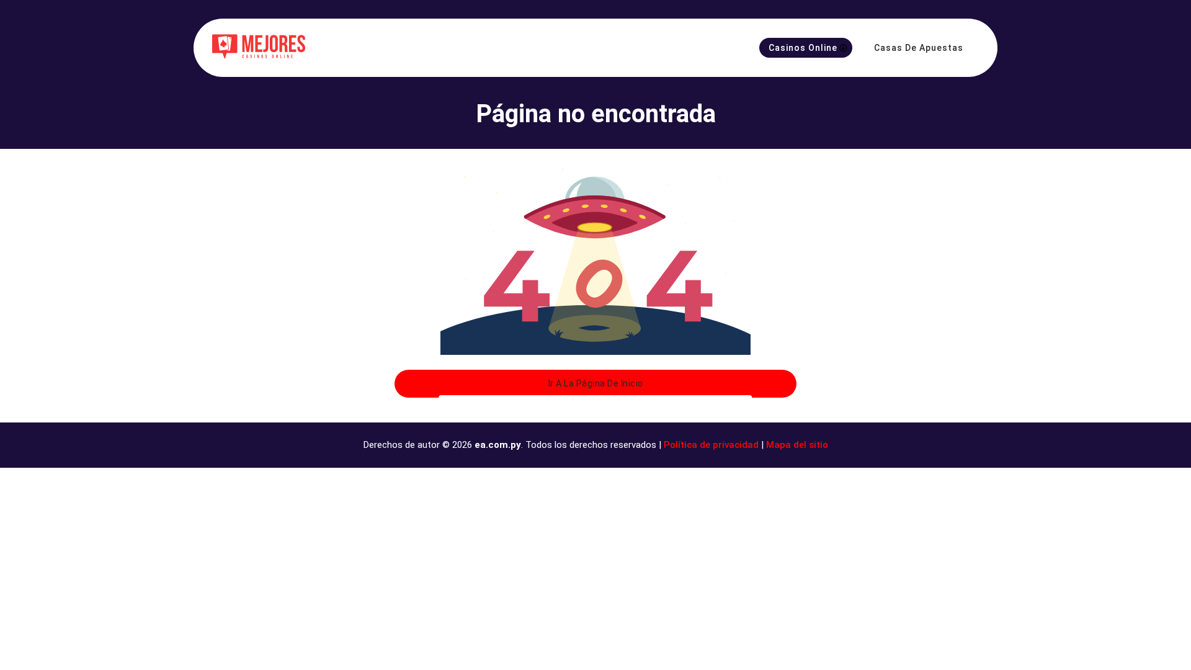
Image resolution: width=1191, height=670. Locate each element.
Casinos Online (803, 48)
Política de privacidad (711, 444)
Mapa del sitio (797, 444)
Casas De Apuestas (918, 48)
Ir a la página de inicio (595, 383)
